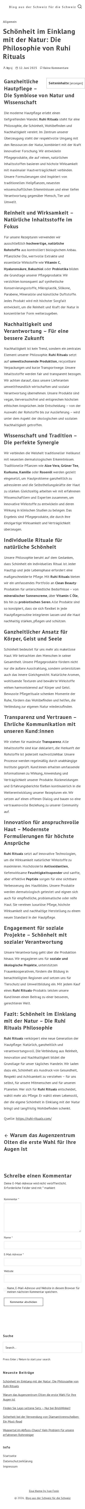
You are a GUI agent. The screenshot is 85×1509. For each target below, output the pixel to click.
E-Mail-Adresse (14, 1254)
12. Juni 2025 (28, 68)
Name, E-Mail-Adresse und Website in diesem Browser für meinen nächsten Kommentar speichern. (43, 1290)
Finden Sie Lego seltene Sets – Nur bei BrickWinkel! (36, 1408)
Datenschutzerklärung (17, 1461)
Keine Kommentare (55, 68)
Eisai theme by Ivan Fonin (44, 1491)
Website (8, 1271)
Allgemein (10, 22)
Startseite (9, 1456)
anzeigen (76, 83)
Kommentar (11, 1199)
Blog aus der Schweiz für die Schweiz (42, 7)
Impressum (10, 1466)
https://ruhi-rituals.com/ (34, 1118)
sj (11, 68)
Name (8, 1237)
